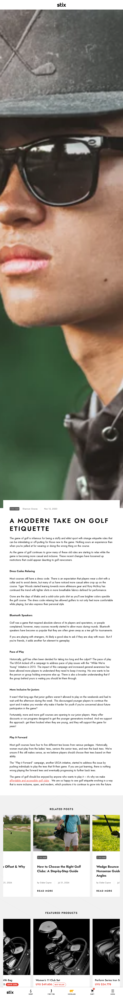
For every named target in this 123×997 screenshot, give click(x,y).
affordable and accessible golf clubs (29, 780)
